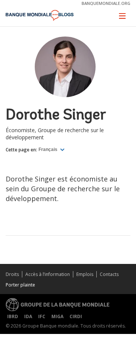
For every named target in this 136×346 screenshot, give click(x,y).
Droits (12, 274)
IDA (28, 316)
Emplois (84, 274)
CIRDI (76, 316)
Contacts (109, 274)
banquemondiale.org (106, 3)
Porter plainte (20, 285)
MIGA (57, 316)
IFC (41, 316)
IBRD (12, 316)
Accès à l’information (47, 274)
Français (49, 149)
